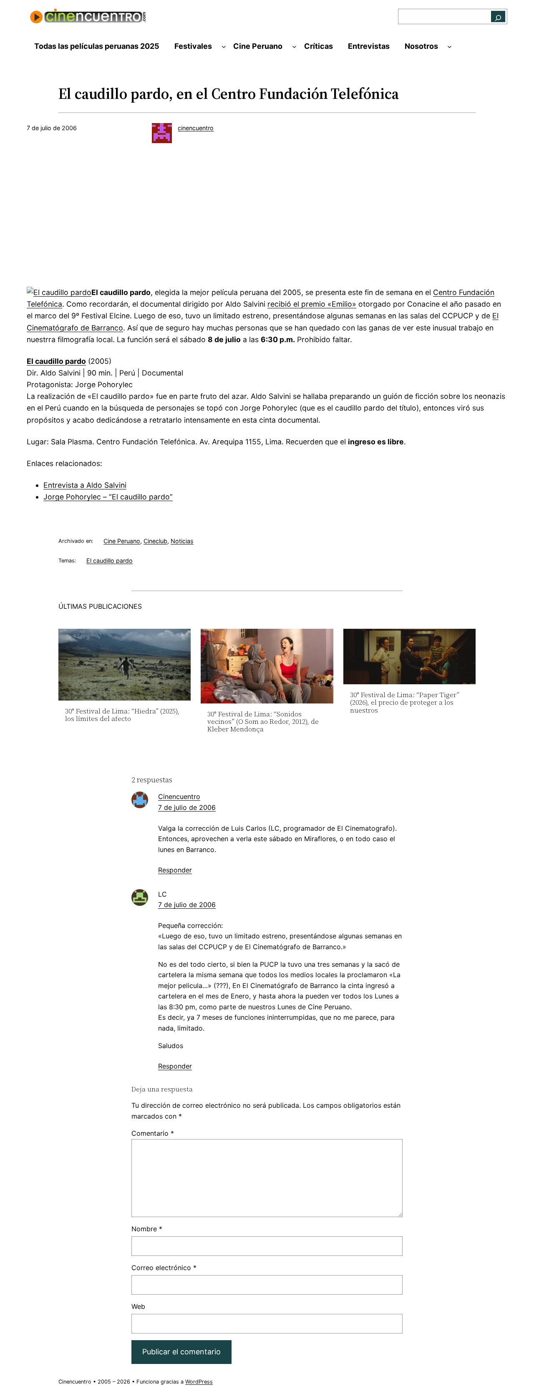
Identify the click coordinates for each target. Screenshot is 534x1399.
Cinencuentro (179, 796)
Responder (175, 870)
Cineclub (155, 540)
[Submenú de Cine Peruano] (294, 46)
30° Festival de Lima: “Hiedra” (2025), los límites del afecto (122, 715)
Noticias (182, 540)
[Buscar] (498, 16)
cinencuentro (196, 127)
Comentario (152, 1133)
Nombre (146, 1229)
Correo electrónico (163, 1267)
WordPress (199, 1382)
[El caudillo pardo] (59, 292)
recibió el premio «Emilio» (311, 304)
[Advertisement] (267, 218)
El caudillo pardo (56, 361)
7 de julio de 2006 (187, 807)
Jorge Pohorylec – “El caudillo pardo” (108, 496)
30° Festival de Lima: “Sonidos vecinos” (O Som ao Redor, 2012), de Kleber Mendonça (263, 721)
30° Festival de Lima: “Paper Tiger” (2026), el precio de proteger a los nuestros (404, 702)
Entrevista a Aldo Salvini (84, 485)
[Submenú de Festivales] (224, 46)
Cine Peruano (121, 540)
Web (138, 1306)
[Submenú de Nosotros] (449, 46)
